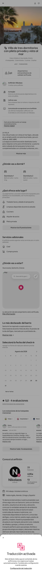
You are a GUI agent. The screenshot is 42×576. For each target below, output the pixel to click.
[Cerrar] (3, 538)
